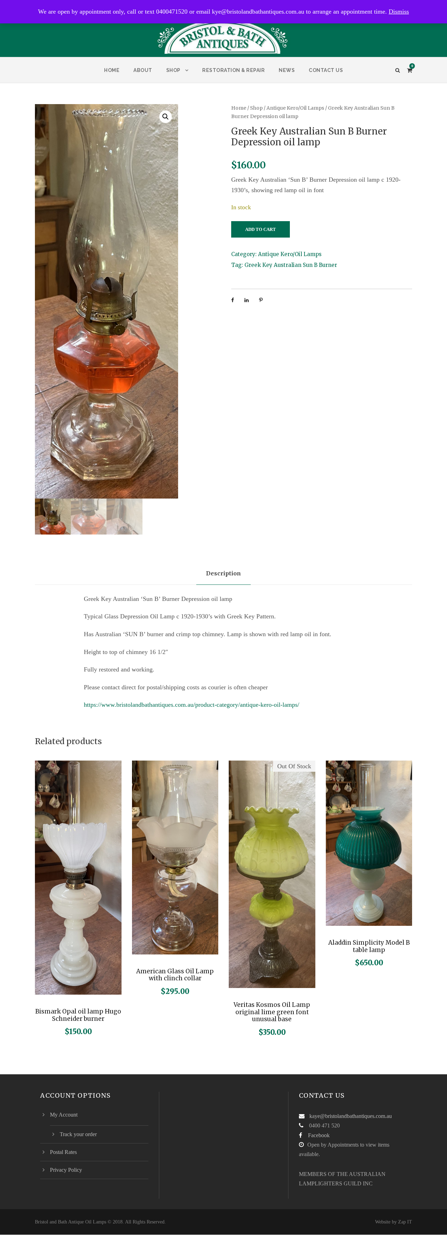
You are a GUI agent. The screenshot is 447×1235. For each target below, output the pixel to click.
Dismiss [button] (399, 11)
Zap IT (405, 1222)
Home (111, 70)
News (287, 70)
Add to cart (260, 229)
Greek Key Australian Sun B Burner (290, 265)
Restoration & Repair (233, 70)
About (142, 70)
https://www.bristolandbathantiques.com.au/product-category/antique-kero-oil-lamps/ (191, 704)
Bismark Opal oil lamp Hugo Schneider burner (78, 1015)
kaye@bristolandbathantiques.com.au (350, 1116)
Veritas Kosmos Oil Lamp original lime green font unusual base (272, 1012)
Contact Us (326, 70)
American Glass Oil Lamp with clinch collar (175, 974)
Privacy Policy (66, 1170)
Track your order (78, 1134)
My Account (64, 1115)
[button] (165, 116)
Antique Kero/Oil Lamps (295, 108)
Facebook (319, 1135)
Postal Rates (63, 1152)
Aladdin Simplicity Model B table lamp (369, 946)
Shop (173, 70)
